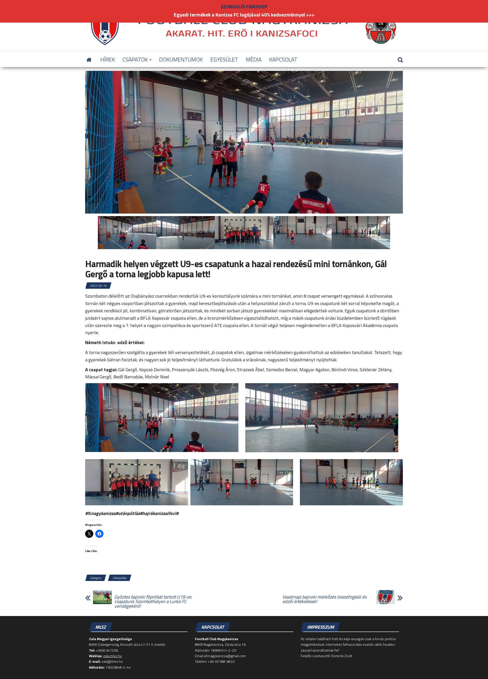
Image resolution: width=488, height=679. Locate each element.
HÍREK (107, 59)
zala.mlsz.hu (112, 655)
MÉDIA (254, 59)
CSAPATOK (136, 59)
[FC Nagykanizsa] (89, 59)
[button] (161, 417)
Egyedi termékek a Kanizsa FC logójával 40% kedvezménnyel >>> (244, 15)
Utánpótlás (120, 577)
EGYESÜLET (224, 59)
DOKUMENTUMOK (181, 59)
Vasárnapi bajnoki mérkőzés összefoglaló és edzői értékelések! (324, 599)
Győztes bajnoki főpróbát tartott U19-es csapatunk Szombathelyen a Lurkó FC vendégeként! (152, 601)
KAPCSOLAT (283, 59)
